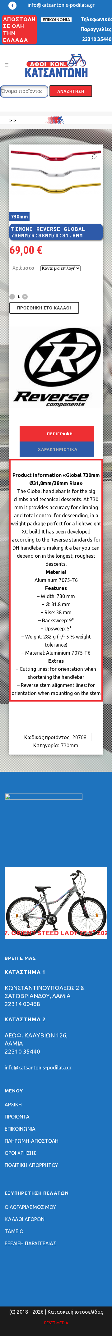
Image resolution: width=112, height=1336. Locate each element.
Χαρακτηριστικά (57, 449)
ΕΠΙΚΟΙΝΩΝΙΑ (56, 19)
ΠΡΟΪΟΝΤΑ (17, 1116)
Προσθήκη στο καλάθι (44, 308)
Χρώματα (23, 268)
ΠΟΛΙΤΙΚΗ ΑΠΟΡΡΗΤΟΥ (31, 1165)
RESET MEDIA (56, 1323)
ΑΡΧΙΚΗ (13, 1104)
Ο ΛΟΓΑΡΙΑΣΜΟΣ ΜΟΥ (30, 1207)
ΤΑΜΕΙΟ (14, 1231)
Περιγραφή (60, 434)
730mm (19, 216)
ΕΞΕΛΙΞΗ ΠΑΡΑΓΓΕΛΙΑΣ (30, 1243)
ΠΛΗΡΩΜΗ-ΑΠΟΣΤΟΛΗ (31, 1141)
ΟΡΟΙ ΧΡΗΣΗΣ (20, 1153)
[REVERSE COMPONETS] (55, 368)
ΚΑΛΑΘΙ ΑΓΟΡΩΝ (24, 1219)
